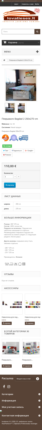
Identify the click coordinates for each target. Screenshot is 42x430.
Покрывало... (7, 360)
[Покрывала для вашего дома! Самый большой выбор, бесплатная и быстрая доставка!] (21, 1)
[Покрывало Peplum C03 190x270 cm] (11, 348)
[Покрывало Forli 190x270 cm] (31, 348)
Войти (37, 4)
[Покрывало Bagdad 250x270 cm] (10, 108)
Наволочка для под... (10, 317)
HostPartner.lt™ (7, 424)
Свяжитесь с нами (27, 4)
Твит (6, 151)
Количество (8, 173)
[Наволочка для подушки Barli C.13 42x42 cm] (12, 304)
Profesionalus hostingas (29, 424)
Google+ (30, 151)
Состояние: (6, 127)
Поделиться (17, 151)
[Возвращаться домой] (4, 60)
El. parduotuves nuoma (24, 421)
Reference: (5, 124)
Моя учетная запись (13, 407)
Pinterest (8, 155)
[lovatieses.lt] (21, 15)
